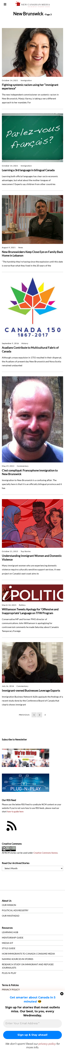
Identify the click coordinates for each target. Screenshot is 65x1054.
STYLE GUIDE (8, 948)
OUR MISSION (9, 905)
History (24, 343)
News (20, 247)
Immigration (26, 80)
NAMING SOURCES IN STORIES (17, 959)
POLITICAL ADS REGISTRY (15, 910)
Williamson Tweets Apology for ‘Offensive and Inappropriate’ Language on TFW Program (30, 611)
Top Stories (26, 551)
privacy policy (47, 1043)
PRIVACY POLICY (11, 989)
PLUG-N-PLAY (9, 973)
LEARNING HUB (10, 932)
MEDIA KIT (7, 943)
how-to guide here (15, 811)
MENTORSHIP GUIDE (12, 937)
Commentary (23, 466)
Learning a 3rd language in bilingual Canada (28, 170)
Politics (22, 605)
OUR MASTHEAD (10, 915)
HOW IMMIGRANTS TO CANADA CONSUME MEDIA (28, 953)
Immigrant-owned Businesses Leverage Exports (31, 690)
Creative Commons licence (45, 853)
